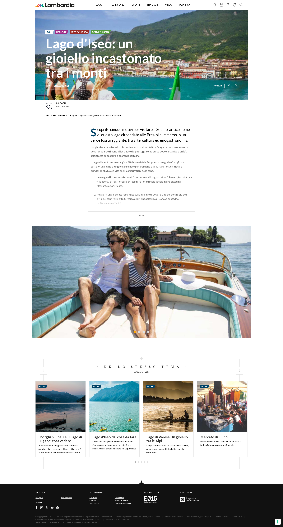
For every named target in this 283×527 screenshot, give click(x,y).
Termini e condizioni (123, 503)
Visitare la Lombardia (56, 115)
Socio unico (119, 497)
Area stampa (94, 503)
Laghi (73, 115)
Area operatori (66, 497)
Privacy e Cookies (122, 500)
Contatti (92, 500)
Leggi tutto (141, 215)
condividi (218, 86)
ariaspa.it (39, 497)
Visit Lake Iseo (63, 106)
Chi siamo (93, 497)
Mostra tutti (141, 372)
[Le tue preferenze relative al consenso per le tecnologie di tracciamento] (278, 522)
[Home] (54, 5)
